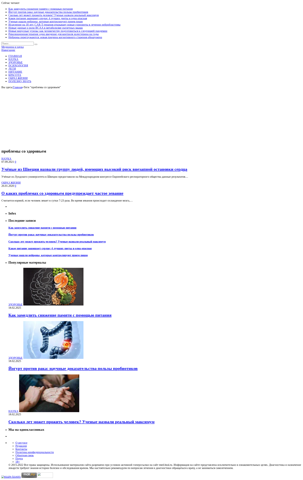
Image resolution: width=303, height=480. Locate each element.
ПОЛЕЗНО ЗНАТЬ (19, 81)
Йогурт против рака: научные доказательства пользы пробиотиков (48, 12)
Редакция (21, 445)
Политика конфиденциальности (34, 452)
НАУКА (13, 59)
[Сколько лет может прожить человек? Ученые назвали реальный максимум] (49, 411)
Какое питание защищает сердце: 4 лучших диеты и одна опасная (47, 18)
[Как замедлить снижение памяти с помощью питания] (53, 304)
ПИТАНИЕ (15, 71)
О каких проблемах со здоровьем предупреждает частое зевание (62, 193)
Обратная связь (24, 455)
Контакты (21, 449)
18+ (17, 461)
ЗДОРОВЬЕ (15, 62)
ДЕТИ (12, 68)
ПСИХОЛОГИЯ (18, 65)
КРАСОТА (14, 74)
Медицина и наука (12, 46)
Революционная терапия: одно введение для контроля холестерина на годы (53, 34)
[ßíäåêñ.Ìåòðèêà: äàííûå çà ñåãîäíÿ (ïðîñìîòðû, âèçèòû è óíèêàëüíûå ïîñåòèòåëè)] (11, 477)
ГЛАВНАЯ (15, 56)
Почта (19, 458)
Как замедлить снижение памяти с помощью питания (40, 8)
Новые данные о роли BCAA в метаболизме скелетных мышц (45, 27)
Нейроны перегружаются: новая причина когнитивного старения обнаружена (55, 37)
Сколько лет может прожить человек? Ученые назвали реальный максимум (53, 15)
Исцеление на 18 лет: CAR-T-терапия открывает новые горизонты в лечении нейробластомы (64, 24)
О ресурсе (21, 442)
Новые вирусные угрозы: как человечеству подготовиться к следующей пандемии (57, 30)
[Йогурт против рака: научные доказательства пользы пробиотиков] (53, 357)
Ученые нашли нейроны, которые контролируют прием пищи (45, 21)
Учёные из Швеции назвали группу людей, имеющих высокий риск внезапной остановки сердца (94, 169)
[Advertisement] (151, 120)
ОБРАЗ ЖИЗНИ (18, 78)
